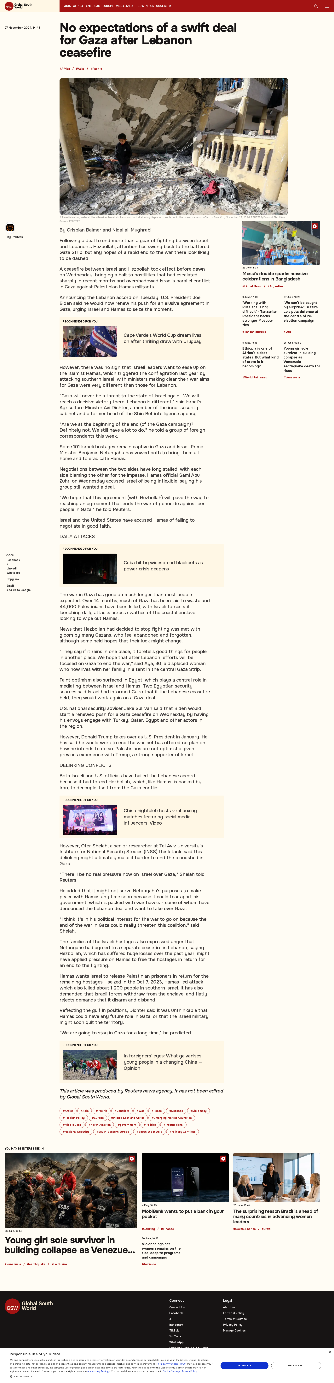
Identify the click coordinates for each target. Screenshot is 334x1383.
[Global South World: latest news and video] (30, 6)
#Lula (287, 332)
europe (108, 6)
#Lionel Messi (252, 286)
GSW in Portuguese (152, 6)
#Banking (148, 1229)
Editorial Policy (233, 1313)
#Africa (65, 68)
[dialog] (167, 1365)
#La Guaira (59, 1264)
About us (229, 1307)
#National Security (76, 1131)
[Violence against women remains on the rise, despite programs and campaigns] (162, 1250)
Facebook (13, 560)
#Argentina (276, 286)
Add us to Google (19, 590)
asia (67, 6)
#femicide (149, 1264)
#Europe (98, 1118)
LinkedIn (12, 568)
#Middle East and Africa (127, 1118)
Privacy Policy (233, 1324)
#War (140, 1111)
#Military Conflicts (183, 1131)
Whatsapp (13, 572)
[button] (111, 1376)
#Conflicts (122, 1111)
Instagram (176, 1324)
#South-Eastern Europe (112, 1131)
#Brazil (266, 1229)
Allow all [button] (245, 1365)
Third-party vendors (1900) (171, 1363)
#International (173, 1125)
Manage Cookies (234, 1330)
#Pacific (96, 68)
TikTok (174, 1330)
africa (78, 6)
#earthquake (36, 1264)
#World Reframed (254, 377)
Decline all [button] (296, 1365)
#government (127, 1125)
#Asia (80, 68)
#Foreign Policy (74, 1118)
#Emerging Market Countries (172, 1118)
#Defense (176, 1111)
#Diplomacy (198, 1111)
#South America (244, 1229)
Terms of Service (235, 1319)
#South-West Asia (149, 1131)
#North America (100, 1125)
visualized (124, 6)
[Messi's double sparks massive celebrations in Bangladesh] (281, 254)
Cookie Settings (172, 1371)
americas (93, 6)
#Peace (157, 1111)
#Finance (167, 1229)
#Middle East (72, 1125)
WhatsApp (176, 1342)
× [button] (329, 1352)
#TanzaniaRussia (254, 332)
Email (10, 585)
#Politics (150, 1125)
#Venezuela (292, 377)
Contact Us (177, 1307)
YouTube (175, 1336)
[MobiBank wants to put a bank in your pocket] (185, 1192)
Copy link (13, 579)
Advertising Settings (98, 1371)
